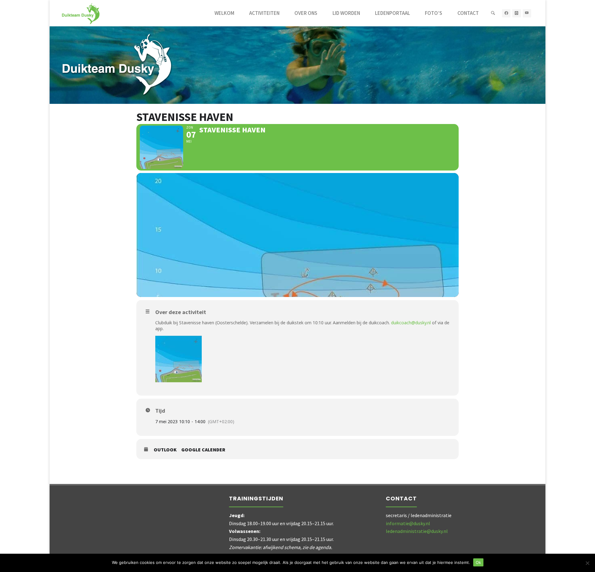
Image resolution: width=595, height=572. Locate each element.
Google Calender (203, 450)
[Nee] (587, 563)
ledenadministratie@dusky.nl (417, 531)
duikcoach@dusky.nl (411, 323)
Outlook (165, 450)
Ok (478, 562)
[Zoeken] (493, 13)
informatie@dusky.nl (408, 523)
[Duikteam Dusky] (80, 13)
